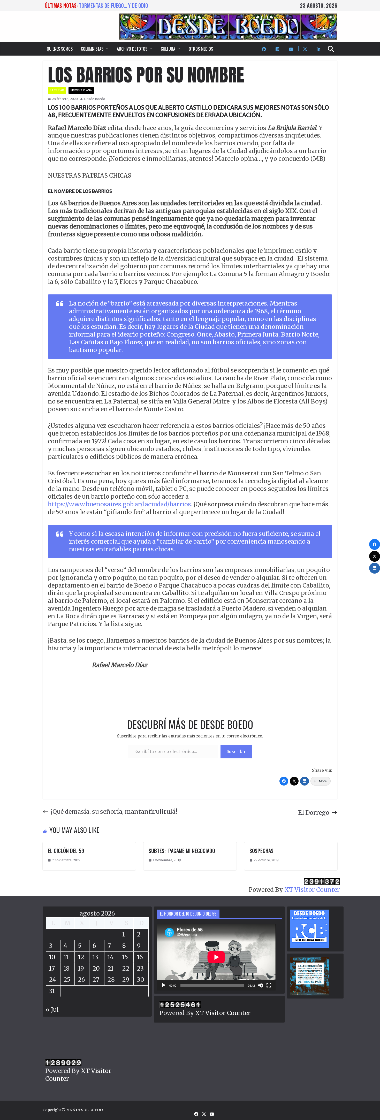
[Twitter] (294, 781)
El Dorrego (313, 812)
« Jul (52, 1009)
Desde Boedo (94, 99)
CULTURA (168, 49)
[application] (216, 957)
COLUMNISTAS (92, 49)
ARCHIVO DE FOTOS (132, 49)
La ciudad (57, 90)
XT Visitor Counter (312, 889)
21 (110, 968)
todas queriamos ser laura (110, 5)
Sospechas (261, 851)
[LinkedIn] (304, 781)
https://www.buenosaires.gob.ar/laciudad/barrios (119, 504)
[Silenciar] (260, 985)
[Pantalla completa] (268, 985)
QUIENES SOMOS (60, 49)
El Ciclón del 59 (66, 851)
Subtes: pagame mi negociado (182, 851)
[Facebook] (283, 781)
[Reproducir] (163, 985)
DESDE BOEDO (89, 1110)
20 (96, 968)
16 (140, 957)
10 (52, 957)
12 (81, 957)
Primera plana (81, 90)
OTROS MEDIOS (201, 49)
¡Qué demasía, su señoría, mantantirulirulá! (114, 811)
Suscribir (236, 751)
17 (52, 968)
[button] (106, 49)
